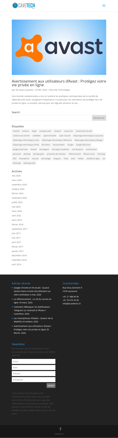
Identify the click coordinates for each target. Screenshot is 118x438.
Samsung (101, 154)
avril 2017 (16, 242)
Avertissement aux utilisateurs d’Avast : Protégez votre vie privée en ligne (59, 82)
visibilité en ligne (93, 158)
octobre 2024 (18, 189)
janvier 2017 (18, 251)
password (17, 154)
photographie (38, 154)
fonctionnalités (59, 144)
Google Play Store (83, 144)
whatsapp (17, 163)
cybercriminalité (49, 135)
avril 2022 (16, 215)
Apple (34, 131)
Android (16, 131)
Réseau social (89, 154)
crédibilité (36, 135)
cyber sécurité (65, 135)
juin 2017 (16, 233)
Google (70, 144)
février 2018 (17, 224)
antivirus (25, 131)
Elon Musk (46, 144)
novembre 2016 (19, 260)
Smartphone (24, 158)
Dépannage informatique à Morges (89, 140)
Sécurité (53, 89)
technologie (46, 158)
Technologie (64, 89)
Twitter (81, 158)
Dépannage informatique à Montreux (57, 140)
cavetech (57, 131)
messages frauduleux (60, 149)
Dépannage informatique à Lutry (26, 140)
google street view (20, 149)
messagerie (44, 149)
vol (104, 158)
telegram (57, 158)
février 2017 (17, 246)
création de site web (84, 131)
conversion (68, 131)
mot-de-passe (77, 149)
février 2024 (17, 193)
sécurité (35, 158)
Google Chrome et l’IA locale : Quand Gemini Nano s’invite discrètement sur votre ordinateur (32, 291)
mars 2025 (17, 180)
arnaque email (45, 131)
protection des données (56, 154)
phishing (27, 154)
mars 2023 (17, 211)
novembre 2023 (19, 197)
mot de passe (91, 149)
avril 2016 (16, 264)
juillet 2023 (17, 202)
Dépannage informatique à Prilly (26, 144)
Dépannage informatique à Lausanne (88, 135)
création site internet (21, 135)
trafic (73, 158)
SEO (14, 158)
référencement (75, 154)
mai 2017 (16, 237)
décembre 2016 (19, 255)
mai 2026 (16, 175)
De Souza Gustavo (24, 89)
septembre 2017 (19, 229)
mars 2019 (17, 220)
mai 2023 (16, 206)
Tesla (66, 158)
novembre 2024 (19, 184)
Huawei (34, 149)
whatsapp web (29, 163)
